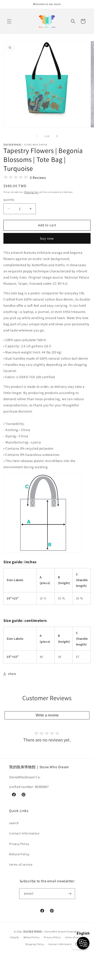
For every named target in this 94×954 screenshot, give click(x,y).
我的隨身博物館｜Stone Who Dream (44, 931)
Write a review (47, 715)
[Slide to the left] (37, 136)
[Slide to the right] (57, 136)
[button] (9, 21)
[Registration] (70, 893)
